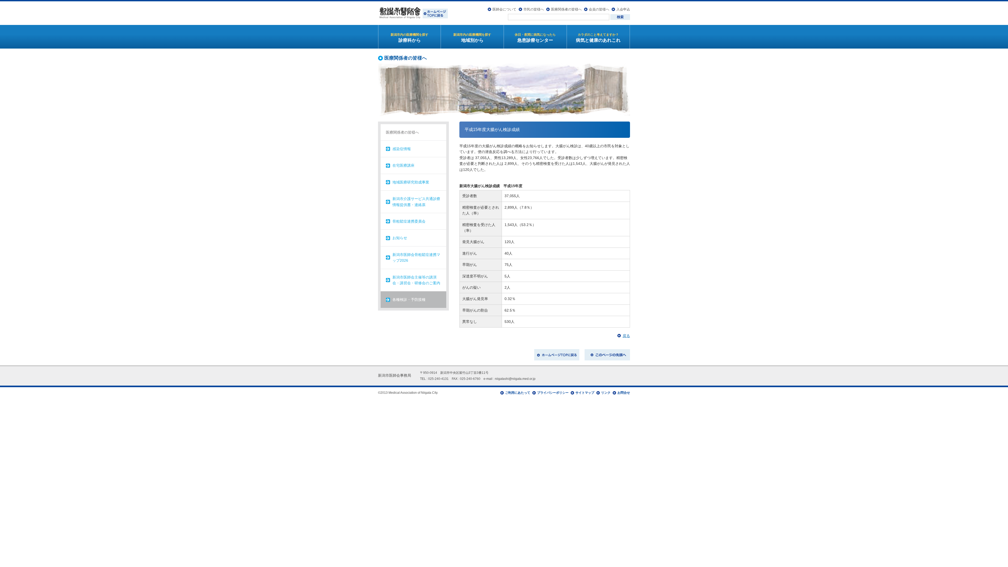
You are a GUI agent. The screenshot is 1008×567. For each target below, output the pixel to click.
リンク (606, 393)
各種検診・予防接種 (409, 299)
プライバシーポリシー (553, 393)
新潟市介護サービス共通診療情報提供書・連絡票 (416, 202)
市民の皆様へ (533, 9)
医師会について (504, 9)
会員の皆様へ (599, 9)
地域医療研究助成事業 (410, 182)
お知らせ (399, 238)
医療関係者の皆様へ (566, 9)
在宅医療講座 (403, 165)
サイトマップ (584, 393)
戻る (626, 336)
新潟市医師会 (413, 13)
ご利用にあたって (517, 393)
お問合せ (623, 393)
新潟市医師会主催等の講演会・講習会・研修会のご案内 (416, 280)
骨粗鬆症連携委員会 (409, 221)
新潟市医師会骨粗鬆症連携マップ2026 (416, 257)
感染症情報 (401, 149)
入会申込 (623, 9)
